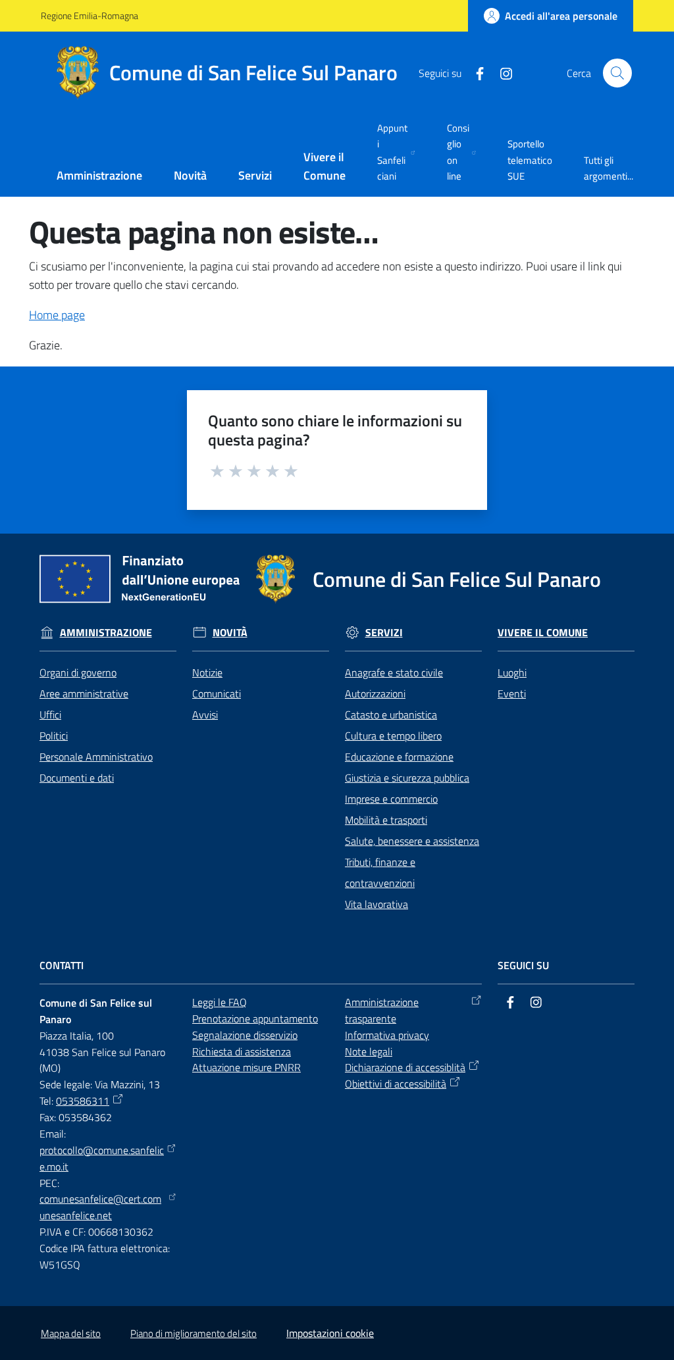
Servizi (384, 632)
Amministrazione (106, 632)
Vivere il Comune (543, 632)
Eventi (512, 693)
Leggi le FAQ (219, 1002)
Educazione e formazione (399, 757)
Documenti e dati (76, 778)
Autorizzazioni (375, 693)
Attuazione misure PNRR (246, 1067)
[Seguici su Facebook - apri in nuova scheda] (474, 72)
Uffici (50, 714)
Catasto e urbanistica (391, 714)
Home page (57, 315)
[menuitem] (99, 177)
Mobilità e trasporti (386, 820)
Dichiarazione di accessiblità (405, 1067)
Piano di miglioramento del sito (193, 1333)
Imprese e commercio (391, 799)
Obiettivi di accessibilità (395, 1084)
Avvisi (205, 714)
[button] (617, 73)
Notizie (207, 672)
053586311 (82, 1101)
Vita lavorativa (376, 904)
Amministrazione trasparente (382, 1010)
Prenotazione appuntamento (255, 1018)
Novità (230, 632)
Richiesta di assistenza (241, 1051)
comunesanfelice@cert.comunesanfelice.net (100, 1207)
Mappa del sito (71, 1333)
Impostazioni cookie (330, 1333)
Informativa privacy (387, 1035)
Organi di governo (78, 672)
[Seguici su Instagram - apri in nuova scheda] (501, 72)
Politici (53, 735)
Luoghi (512, 672)
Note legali (368, 1051)
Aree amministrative (83, 693)
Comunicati (216, 693)
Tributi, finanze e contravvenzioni (380, 872)
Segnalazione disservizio (245, 1035)
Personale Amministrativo (96, 757)
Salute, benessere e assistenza (412, 841)
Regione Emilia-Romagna (89, 15)
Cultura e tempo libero (393, 735)
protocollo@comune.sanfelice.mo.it (101, 1158)
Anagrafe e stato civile (394, 672)
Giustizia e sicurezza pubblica (407, 778)
